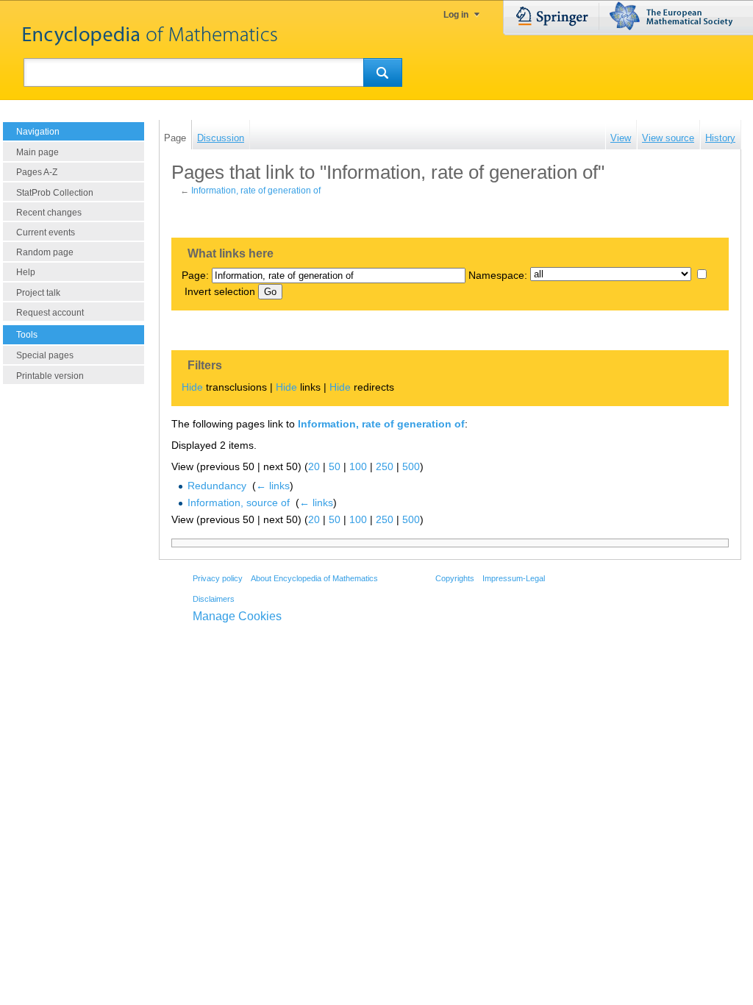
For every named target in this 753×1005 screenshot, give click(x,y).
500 (411, 466)
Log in (455, 15)
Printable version (50, 376)
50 (334, 466)
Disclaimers (214, 598)
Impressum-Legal (513, 578)
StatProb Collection (54, 193)
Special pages (45, 355)
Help (25, 272)
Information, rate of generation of (256, 190)
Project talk (38, 293)
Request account (50, 313)
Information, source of (239, 502)
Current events (45, 232)
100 (358, 466)
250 (384, 466)
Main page (37, 152)
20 (314, 466)
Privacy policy (218, 578)
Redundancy (217, 485)
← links (273, 485)
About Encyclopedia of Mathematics (314, 578)
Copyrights (454, 578)
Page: (195, 275)
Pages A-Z (36, 172)
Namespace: (497, 275)
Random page (45, 252)
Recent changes (49, 212)
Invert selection (220, 291)
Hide (192, 387)
